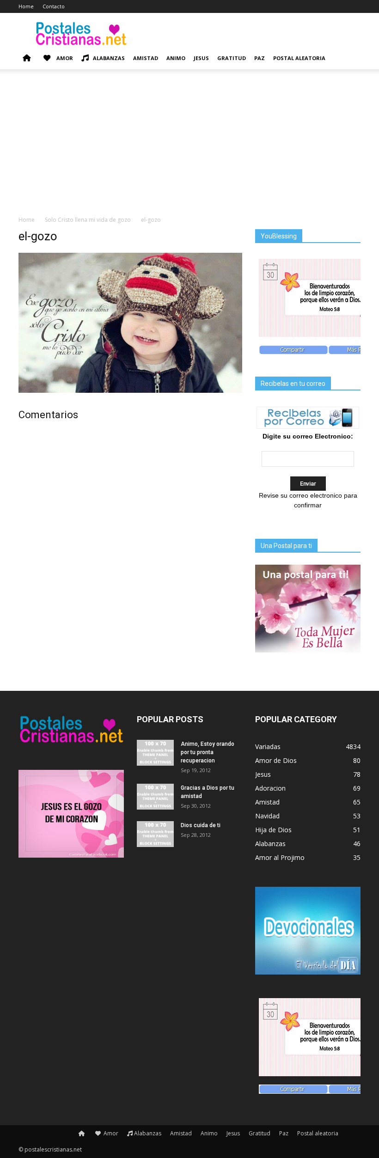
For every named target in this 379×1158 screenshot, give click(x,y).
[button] (349, 58)
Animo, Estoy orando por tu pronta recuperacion (207, 752)
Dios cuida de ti (200, 825)
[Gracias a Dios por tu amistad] (155, 797)
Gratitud (231, 58)
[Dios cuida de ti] (155, 834)
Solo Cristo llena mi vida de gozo (88, 220)
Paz (259, 58)
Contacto (54, 6)
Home (26, 6)
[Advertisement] (189, 146)
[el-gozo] (130, 390)
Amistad (145, 58)
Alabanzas (109, 58)
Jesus (201, 58)
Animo (175, 58)
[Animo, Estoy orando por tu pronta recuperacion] (155, 753)
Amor (64, 58)
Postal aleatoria (299, 58)
